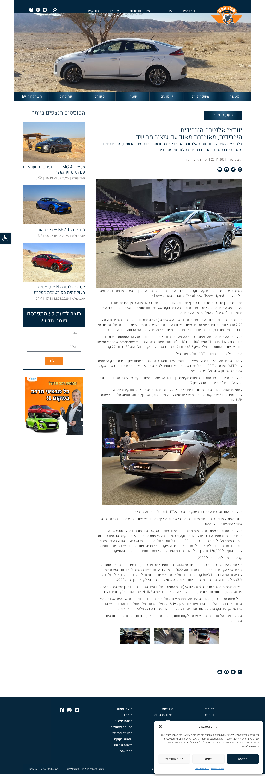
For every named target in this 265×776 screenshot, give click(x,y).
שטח (133, 96)
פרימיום (65, 96)
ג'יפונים (167, 96)
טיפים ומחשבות (142, 10)
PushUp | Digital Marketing (43, 769)
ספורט (99, 96)
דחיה (208, 759)
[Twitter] (45, 10)
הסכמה (242, 759)
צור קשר (93, 10)
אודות (167, 10)
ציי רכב (114, 10)
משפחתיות (201, 96)
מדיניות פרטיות (202, 768)
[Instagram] (38, 10)
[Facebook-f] (31, 10)
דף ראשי (188, 10)
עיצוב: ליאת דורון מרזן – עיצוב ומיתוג (85, 769)
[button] (5, 238)
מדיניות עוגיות (217, 768)
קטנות (235, 96)
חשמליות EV (32, 96)
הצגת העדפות (174, 759)
